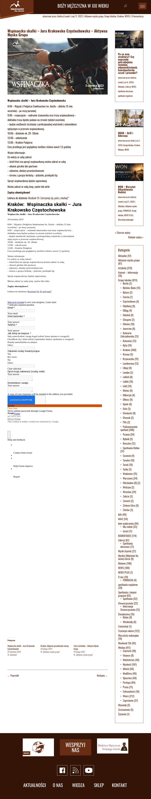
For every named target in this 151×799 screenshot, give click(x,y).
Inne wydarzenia (126, 523)
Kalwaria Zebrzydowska (127, 334)
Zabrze (126, 496)
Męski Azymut (125, 551)
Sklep (99, 785)
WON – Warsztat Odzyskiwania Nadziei (126, 189)
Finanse (126, 655)
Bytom (126, 292)
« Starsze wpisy (122, 232)
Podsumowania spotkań (128, 428)
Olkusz (126, 399)
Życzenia (122, 714)
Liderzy (128, 86)
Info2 (120, 519)
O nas (121, 577)
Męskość (127, 664)
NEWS (127, 16)
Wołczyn (127, 487)
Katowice (127, 341)
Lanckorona (128, 363)
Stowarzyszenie (125, 603)
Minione (121, 149)
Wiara (126, 696)
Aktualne (121, 86)
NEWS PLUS (128, 215)
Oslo (125, 409)
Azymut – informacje (128, 272)
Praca (125, 687)
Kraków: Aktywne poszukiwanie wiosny (55, 645)
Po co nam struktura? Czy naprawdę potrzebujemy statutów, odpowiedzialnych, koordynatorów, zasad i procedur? (128, 63)
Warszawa (128, 478)
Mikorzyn (127, 395)
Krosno (126, 354)
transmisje (123, 626)
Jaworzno (127, 329)
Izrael (125, 531)
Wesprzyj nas (75, 747)
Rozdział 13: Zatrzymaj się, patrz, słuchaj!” (48, 198)
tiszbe (133, 140)
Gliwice (126, 324)
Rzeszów (127, 443)
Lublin (126, 381)
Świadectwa (124, 614)
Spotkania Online (131, 448)
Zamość (126, 501)
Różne (126, 617)
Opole (125, 404)
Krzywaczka (128, 359)
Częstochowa (129, 301)
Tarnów (126, 460)
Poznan (126, 434)
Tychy (125, 469)
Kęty (125, 345)
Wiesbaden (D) (130, 483)
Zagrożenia (128, 700)
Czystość (127, 651)
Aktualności (34, 785)
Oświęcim (127, 413)
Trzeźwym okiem (126, 631)
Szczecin (127, 456)
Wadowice (128, 474)
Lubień (126, 377)
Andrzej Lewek (63, 16)
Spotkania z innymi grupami (127, 593)
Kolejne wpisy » (135, 237)
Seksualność (129, 691)
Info (120, 514)
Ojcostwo (127, 678)
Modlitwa (127, 673)
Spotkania (128, 599)
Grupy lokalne (110, 16)
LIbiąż (125, 368)
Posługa (127, 682)
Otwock (126, 418)
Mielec (126, 390)
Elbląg (126, 310)
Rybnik (126, 439)
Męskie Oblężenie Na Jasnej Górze (128, 557)
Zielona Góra (129, 505)
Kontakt (119, 785)
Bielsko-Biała (129, 288)
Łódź (125, 386)
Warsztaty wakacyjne (125, 219)
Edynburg (127, 306)
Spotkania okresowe (125, 91)
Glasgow (127, 319)
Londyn (126, 372)
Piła (125, 422)
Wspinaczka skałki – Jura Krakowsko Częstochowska (21, 647)
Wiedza (121, 647)
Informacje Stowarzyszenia (127, 608)
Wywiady (122, 705)
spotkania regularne (125, 95)
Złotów (126, 510)
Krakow (120, 16)
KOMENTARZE (124, 536)
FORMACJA (127, 210)
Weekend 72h (124, 643)
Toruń (125, 465)
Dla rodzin (127, 527)
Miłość (126, 669)
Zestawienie (124, 710)
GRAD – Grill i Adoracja (125, 134)
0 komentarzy (137, 16)
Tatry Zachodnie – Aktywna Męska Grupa (86, 647)
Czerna (126, 297)
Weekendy (128, 622)
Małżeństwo (128, 660)
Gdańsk (126, 315)
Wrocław (127, 492)
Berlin (126, 283)
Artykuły (122, 268)
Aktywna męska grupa (93, 16)
